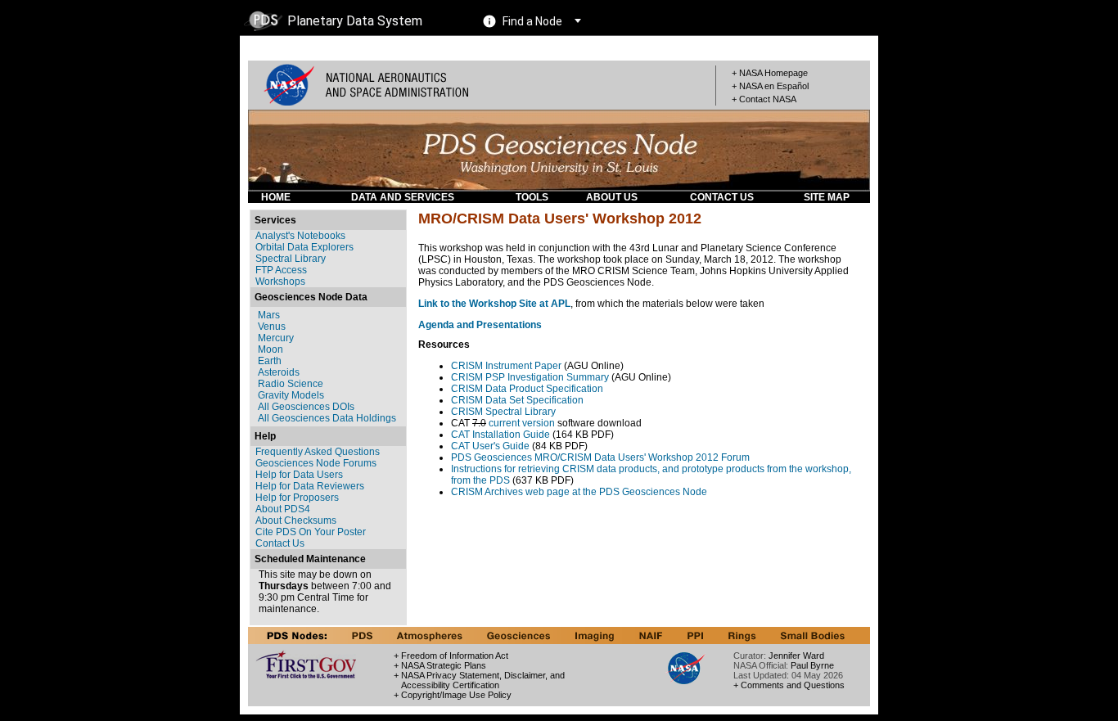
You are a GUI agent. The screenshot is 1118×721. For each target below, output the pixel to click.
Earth (270, 361)
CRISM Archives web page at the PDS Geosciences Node (579, 492)
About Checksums (295, 520)
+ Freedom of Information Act (451, 655)
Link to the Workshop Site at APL (494, 303)
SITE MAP (827, 197)
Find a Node (532, 21)
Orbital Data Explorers (304, 247)
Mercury (276, 338)
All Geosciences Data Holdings (327, 418)
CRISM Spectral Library (503, 411)
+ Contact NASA (764, 99)
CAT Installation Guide (500, 434)
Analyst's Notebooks (300, 235)
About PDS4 (282, 509)
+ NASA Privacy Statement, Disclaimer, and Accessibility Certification (479, 680)
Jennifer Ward (796, 655)
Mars (269, 315)
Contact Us (279, 543)
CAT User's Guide (490, 446)
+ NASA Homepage (770, 73)
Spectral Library (290, 258)
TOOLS (532, 197)
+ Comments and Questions (789, 685)
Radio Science (290, 384)
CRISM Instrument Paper (506, 366)
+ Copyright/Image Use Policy (453, 695)
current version (522, 423)
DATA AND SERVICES (402, 197)
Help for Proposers (297, 497)
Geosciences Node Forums (315, 463)
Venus (272, 326)
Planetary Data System (354, 21)
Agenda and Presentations (480, 325)
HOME (276, 197)
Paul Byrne (812, 665)
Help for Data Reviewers (309, 486)
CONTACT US (722, 197)
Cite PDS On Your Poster (310, 532)
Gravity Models (291, 395)
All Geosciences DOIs (306, 406)
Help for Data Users (299, 474)
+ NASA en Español (770, 86)
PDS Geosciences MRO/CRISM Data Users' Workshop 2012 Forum (600, 457)
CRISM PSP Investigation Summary (530, 377)
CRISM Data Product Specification (527, 388)
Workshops (280, 281)
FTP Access (281, 270)
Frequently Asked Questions (317, 451)
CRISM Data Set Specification (517, 400)
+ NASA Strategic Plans (440, 665)
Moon (270, 349)
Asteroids (279, 372)
